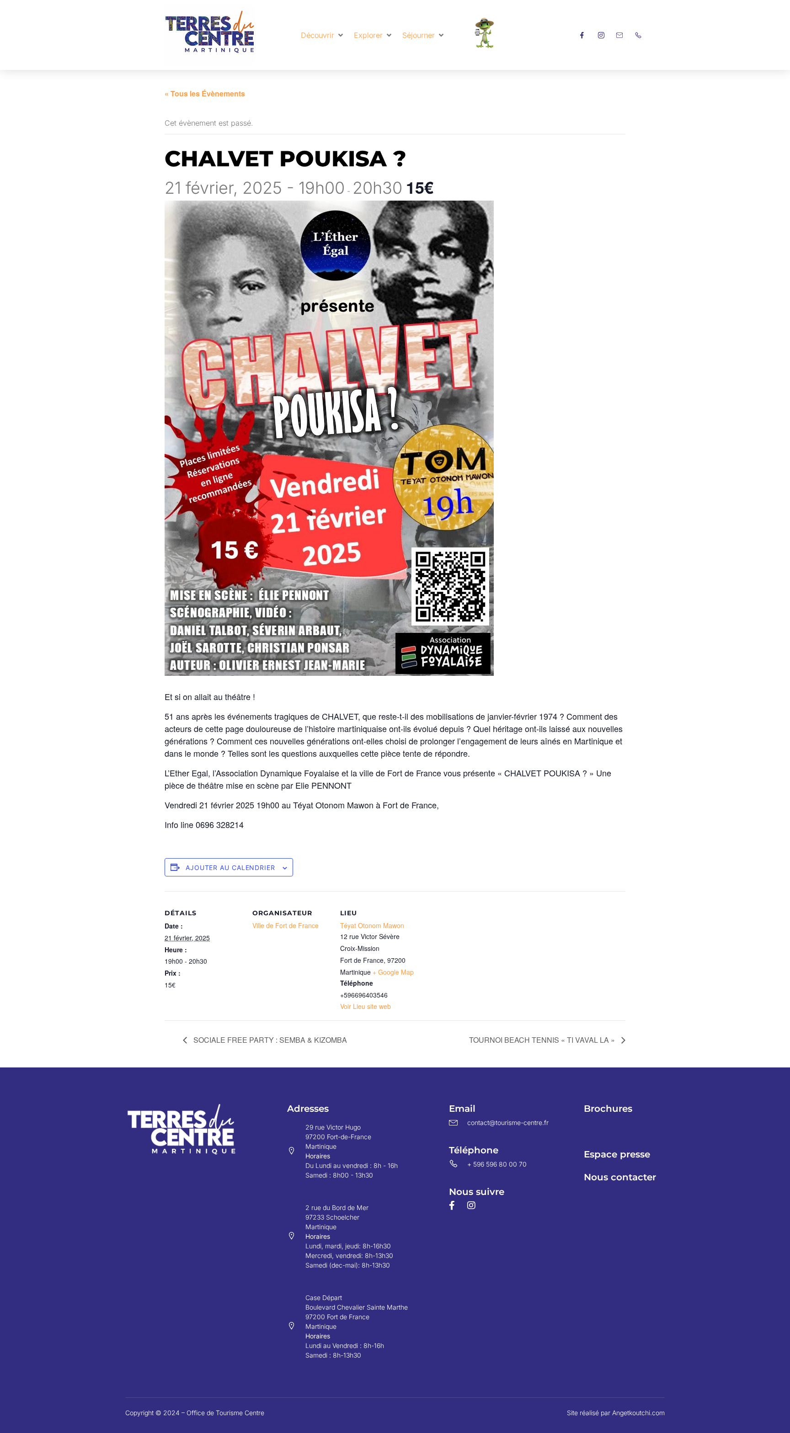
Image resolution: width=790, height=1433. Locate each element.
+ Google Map (393, 972)
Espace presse (617, 1154)
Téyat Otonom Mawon (372, 925)
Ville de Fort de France (285, 925)
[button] (322, 35)
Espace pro (610, 1131)
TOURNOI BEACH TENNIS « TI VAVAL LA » (543, 1040)
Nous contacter (620, 1177)
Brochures (608, 1108)
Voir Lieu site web (365, 1006)
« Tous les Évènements (205, 93)
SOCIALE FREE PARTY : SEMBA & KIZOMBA (269, 1040)
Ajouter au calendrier (230, 867)
